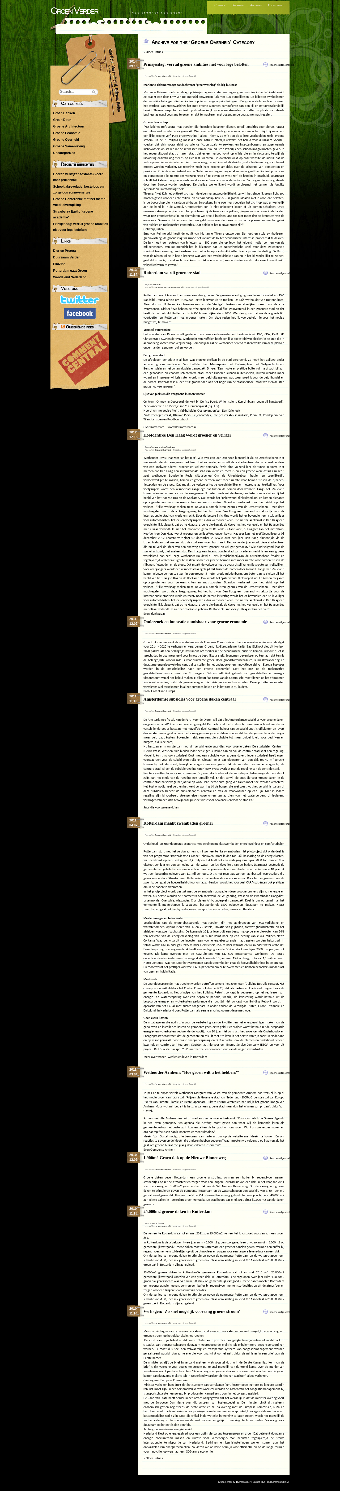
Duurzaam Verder (66, 257)
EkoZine (59, 264)
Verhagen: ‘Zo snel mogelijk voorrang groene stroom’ (191, 1311)
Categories (275, 5)
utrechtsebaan (168, 447)
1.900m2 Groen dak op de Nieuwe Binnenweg (184, 1157)
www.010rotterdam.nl (182, 427)
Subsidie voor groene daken (161, 807)
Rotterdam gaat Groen (70, 270)
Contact (219, 5)
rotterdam (155, 284)
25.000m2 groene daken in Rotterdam (177, 1211)
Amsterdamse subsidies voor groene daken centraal (189, 699)
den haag (155, 447)
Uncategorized (64, 153)
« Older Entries (153, 52)
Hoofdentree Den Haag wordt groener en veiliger (187, 435)
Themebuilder (243, 1482)
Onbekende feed (80, 327)
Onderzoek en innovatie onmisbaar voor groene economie (195, 621)
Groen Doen (161, 287)
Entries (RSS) (259, 1482)
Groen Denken (64, 113)
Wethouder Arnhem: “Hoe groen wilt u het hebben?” (191, 1072)
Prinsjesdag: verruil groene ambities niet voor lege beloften (196, 64)
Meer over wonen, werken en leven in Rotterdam (175, 1057)
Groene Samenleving (69, 146)
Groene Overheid (163, 76)
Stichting (238, 5)
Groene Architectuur (68, 126)
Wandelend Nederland (69, 277)
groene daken (157, 1223)
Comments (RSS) (280, 1482)
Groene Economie (66, 133)
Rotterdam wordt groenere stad (172, 272)
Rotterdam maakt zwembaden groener (178, 823)
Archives (256, 5)
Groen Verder (74, 10)
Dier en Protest (64, 251)
